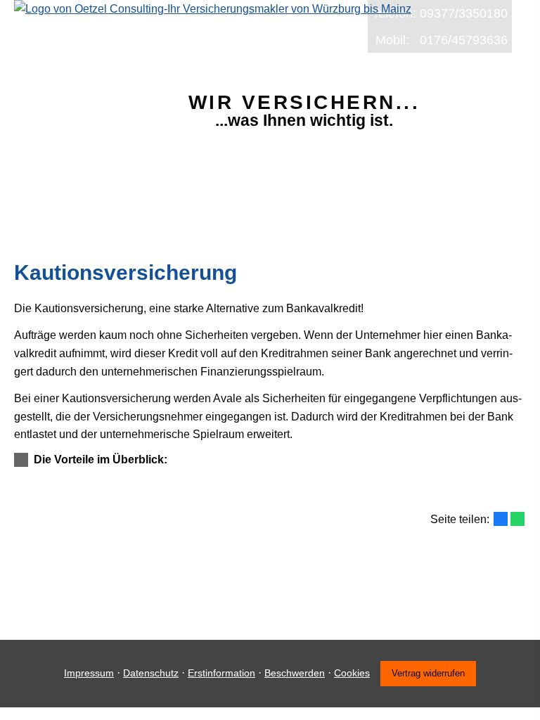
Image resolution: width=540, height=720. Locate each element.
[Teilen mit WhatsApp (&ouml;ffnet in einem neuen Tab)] (517, 519)
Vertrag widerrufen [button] (428, 673)
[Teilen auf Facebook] (501, 519)
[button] (100, 459)
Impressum (89, 673)
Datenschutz (151, 673)
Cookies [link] (352, 673)
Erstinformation (221, 673)
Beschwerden (294, 673)
